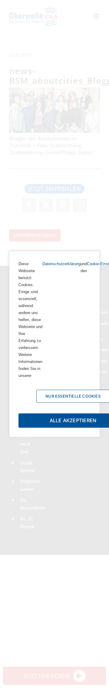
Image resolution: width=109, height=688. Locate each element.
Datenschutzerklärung (61, 264)
